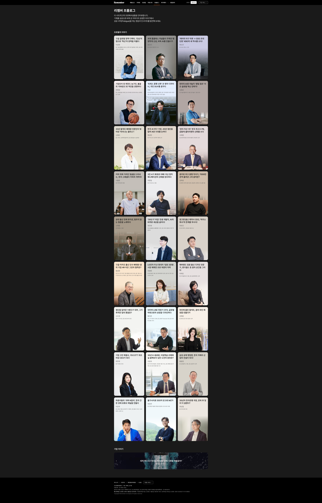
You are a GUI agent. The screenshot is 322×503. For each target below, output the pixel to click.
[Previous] (116, 461)
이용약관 (123, 482)
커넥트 (138, 2)
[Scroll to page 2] (162, 468)
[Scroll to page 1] (160, 468)
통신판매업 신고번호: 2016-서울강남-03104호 (125, 491)
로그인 (188, 2)
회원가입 (194, 2)
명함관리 (172, 2)
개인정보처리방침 (132, 482)
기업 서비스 (202, 2)
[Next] (205, 461)
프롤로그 (156, 2)
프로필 (144, 2)
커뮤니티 (150, 2)
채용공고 (132, 2)
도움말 (139, 482)
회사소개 (116, 482)
